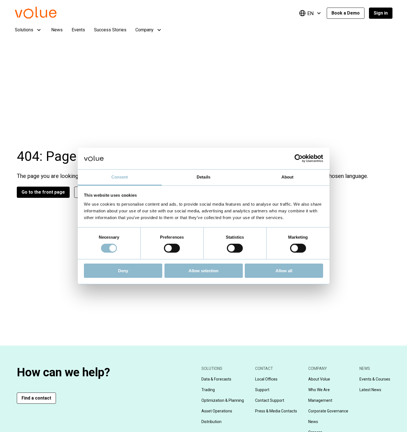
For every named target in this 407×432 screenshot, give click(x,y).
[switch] (172, 248)
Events (78, 29)
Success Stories (110, 29)
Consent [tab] (119, 177)
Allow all (284, 270)
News (57, 29)
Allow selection (203, 270)
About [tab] (287, 177)
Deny (123, 270)
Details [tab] (203, 177)
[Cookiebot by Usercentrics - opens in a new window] (298, 158)
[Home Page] (44, 17)
